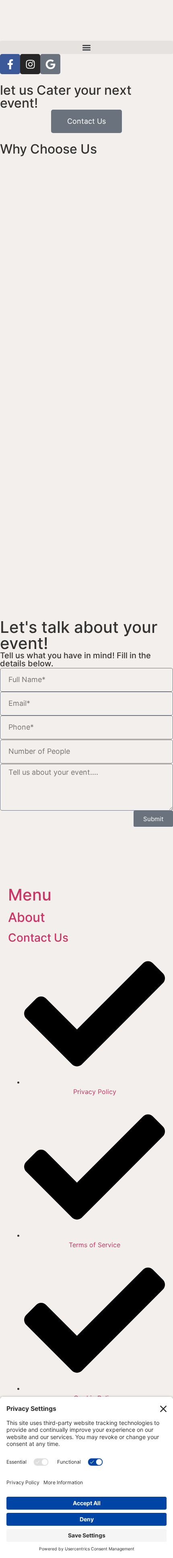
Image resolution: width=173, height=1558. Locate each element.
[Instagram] (30, 64)
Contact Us (38, 937)
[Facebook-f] (10, 64)
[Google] (50, 64)
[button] (86, 47)
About (26, 917)
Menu (29, 895)
